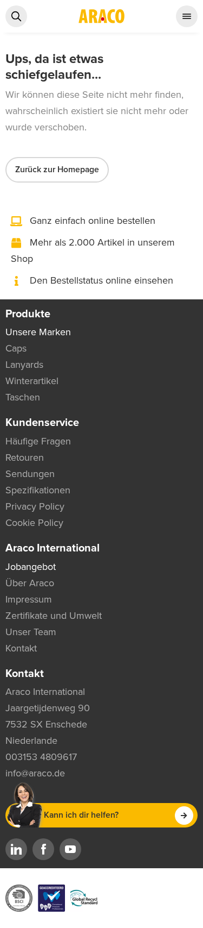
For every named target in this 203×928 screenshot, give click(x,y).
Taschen (22, 397)
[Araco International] (101, 16)
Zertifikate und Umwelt (53, 616)
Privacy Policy (34, 506)
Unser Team (30, 632)
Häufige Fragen (38, 441)
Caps (16, 348)
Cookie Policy (34, 523)
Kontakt (21, 648)
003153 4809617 (41, 757)
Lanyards (24, 365)
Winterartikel (31, 381)
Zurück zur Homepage (57, 169)
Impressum (28, 599)
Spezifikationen (37, 490)
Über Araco (29, 583)
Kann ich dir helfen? (81, 815)
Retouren (24, 457)
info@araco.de (35, 773)
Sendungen (30, 474)
